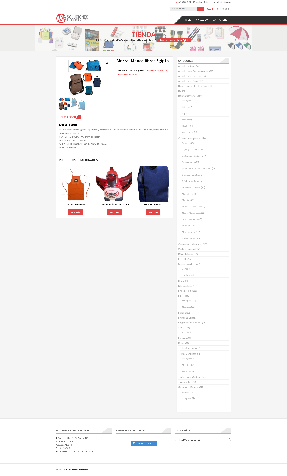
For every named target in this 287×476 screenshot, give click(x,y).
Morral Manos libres (142, 40)
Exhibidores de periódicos (194, 181)
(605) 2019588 (184, 2)
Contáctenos (220, 20)
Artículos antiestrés (188, 66)
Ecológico (186, 101)
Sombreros (187, 275)
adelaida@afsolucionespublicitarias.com (213, 2)
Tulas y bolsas (185, 382)
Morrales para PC (190, 232)
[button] (107, 63)
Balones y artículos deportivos (193, 86)
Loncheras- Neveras (191, 187)
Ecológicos (187, 359)
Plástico (185, 126)
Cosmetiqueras (189, 162)
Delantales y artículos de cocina (197, 168)
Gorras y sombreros (188, 264)
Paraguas (183, 338)
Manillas (182, 312)
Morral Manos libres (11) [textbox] (202, 439)
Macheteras (187, 194)
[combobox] (203, 439)
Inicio (188, 20)
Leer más (75, 212)
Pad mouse (187, 332)
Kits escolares (185, 285)
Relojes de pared (189, 348)
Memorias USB (185, 317)
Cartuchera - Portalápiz (192, 156)
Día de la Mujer (185, 254)
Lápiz (184, 113)
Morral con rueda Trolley (193, 206)
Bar (180, 90)
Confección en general (116, 40)
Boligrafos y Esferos (188, 95)
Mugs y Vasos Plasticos (190, 322)
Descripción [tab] (68, 117)
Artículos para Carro (188, 81)
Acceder (211, 9)
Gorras (185, 269)
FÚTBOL (182, 259)
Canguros (186, 143)
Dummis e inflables (191, 175)
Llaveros (182, 295)
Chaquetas (187, 398)
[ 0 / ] (224, 9)
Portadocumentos (190, 238)
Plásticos (186, 371)
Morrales (186, 225)
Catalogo (202, 20)
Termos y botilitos (187, 353)
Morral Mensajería (190, 219)
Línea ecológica (186, 290)
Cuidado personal (187, 249)
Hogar (181, 281)
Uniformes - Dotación (189, 387)
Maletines (186, 200)
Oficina (181, 327)
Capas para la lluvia (191, 149)
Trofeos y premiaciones (189, 377)
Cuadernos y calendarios (190, 244)
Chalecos (186, 392)
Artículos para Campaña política (194, 71)
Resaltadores (188, 132)
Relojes (182, 343)
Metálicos (186, 119)
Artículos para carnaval (189, 76)
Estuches (186, 107)
